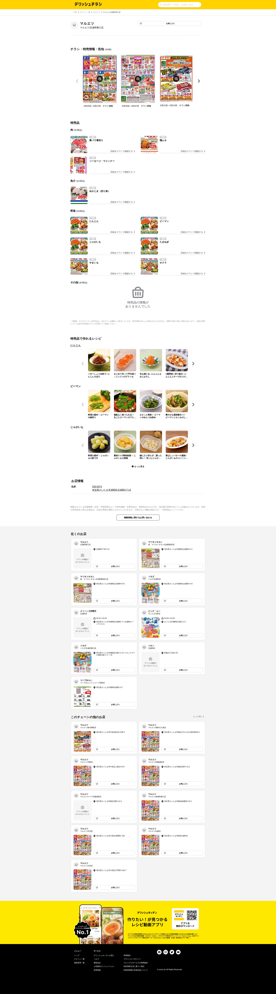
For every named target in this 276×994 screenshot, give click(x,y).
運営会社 (97, 963)
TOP (75, 12)
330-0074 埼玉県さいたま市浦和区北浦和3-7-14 (111, 488)
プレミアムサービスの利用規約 (136, 963)
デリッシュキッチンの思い (104, 955)
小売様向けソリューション (104, 966)
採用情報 (97, 970)
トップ (76, 955)
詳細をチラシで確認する (122, 151)
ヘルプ (96, 959)
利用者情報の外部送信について (136, 970)
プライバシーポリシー (132, 959)
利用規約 (127, 955)
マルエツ (96, 12)
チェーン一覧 (85, 12)
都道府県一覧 (79, 963)
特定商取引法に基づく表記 (134, 966)
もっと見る (197, 716)
